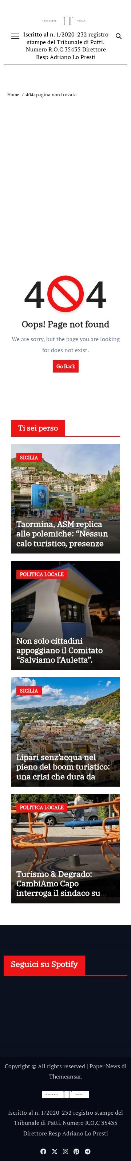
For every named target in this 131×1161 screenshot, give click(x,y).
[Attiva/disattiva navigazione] (15, 36)
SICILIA (29, 457)
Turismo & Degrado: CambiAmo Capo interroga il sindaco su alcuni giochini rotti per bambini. (60, 893)
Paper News (105, 1066)
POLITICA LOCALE (42, 574)
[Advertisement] (65, 168)
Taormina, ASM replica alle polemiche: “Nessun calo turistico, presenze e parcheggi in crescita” (63, 538)
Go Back (65, 366)
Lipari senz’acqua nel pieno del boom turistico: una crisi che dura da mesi (63, 771)
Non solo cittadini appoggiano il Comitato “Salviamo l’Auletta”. (59, 650)
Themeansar (65, 1076)
